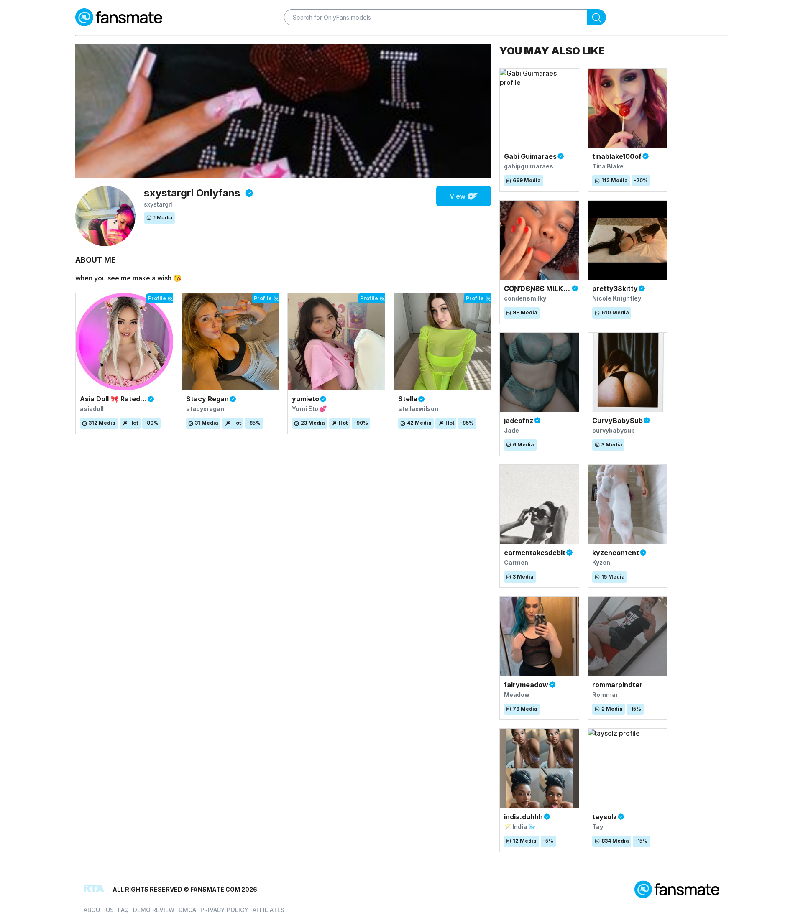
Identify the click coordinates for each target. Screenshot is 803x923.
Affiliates (268, 909)
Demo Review (153, 909)
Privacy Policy (224, 909)
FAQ (123, 909)
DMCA (187, 909)
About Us (99, 909)
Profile (157, 298)
